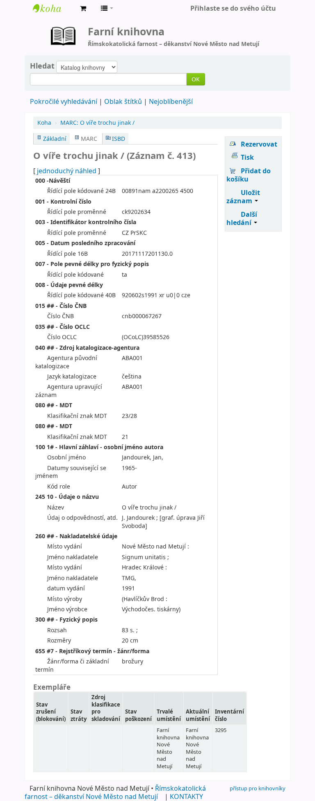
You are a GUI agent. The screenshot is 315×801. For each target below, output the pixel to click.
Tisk (247, 157)
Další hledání (241, 218)
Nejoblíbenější (171, 101)
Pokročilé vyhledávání (63, 101)
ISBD (118, 138)
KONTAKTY (186, 796)
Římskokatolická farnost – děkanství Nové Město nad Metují (115, 792)
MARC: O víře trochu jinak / (97, 122)
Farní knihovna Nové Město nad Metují (53, 8)
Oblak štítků (123, 101)
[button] (83, 8)
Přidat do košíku (248, 175)
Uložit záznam (243, 196)
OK (196, 79)
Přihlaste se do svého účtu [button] (233, 8)
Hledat (42, 66)
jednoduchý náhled (66, 170)
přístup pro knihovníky (257, 788)
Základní (54, 138)
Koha (44, 122)
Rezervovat (259, 144)
